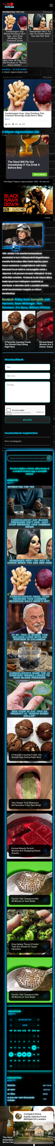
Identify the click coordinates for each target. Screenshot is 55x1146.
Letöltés (7, 248)
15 (34, 1047)
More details (39, 174)
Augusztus (25, 1020)
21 (29, 1054)
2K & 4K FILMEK (20, 69)
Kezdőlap (6, 69)
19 (19, 1054)
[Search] (49, 458)
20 (24, 1054)
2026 (25, 1025)
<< (11, 1020)
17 (11, 1054)
